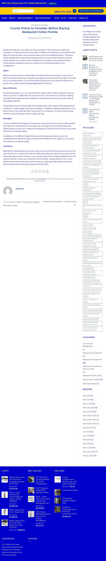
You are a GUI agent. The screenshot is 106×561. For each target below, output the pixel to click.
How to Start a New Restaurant (89, 212)
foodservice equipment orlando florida (91, 198)
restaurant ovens (89, 277)
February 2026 (89, 408)
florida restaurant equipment (89, 189)
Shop (57, 18)
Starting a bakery (90, 384)
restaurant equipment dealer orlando (90, 253)
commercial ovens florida (92, 162)
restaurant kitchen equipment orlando (89, 273)
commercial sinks (52, 179)
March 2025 (88, 448)
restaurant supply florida (91, 293)
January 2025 (88, 456)
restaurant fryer (88, 269)
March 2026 (88, 404)
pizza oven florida (89, 228)
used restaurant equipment (92, 310)
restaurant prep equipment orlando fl (92, 285)
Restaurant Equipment (39, 25)
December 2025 (89, 416)
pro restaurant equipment (92, 235)
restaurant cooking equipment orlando (89, 245)
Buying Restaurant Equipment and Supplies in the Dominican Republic (95, 70)
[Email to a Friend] (40, 171)
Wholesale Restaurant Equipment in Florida (90, 323)
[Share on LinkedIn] (47, 171)
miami (85, 216)
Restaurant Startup (91, 376)
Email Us (83, 18)
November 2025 (89, 420)
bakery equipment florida (92, 139)
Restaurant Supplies (91, 380)
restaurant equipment (65, 179)
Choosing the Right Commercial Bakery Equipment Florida (94, 114)
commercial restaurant (91, 170)
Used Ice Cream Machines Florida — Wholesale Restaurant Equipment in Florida (96, 100)
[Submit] (35, 11)
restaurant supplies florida (92, 289)
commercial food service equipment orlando (91, 152)
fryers (85, 202)
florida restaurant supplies (92, 193)
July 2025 (87, 432)
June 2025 (87, 436)
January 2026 (88, 412)
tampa (85, 296)
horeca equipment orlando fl (92, 206)
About (12, 18)
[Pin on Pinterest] (43, 171)
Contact (72, 18)
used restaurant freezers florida (91, 315)
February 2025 (89, 452)
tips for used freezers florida (90, 301)
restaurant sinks (39, 181)
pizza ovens (87, 232)
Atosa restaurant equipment (88, 134)
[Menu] (74, 11)
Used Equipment (43, 18)
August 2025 (88, 428)
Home (4, 18)
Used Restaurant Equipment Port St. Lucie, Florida (96, 58)
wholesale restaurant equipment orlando (90, 329)
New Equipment (25, 18)
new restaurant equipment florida (92, 220)
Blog (63, 18)
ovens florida (87, 225)
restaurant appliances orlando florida (90, 239)
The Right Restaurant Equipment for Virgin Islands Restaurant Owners (95, 85)
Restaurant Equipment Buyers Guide (92, 367)
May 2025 (87, 440)
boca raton (87, 142)
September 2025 (90, 424)
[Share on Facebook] (32, 171)
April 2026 (87, 400)
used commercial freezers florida (92, 306)
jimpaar (49, 38)
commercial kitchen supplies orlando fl (90, 157)
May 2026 (87, 396)
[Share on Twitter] (36, 171)
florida (85, 184)
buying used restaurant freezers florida (91, 146)
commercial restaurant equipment (91, 175)
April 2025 (87, 444)
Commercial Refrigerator (88, 345)
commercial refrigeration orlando (91, 166)
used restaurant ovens (90, 319)
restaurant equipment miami (90, 259)
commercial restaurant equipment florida (91, 180)
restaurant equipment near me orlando (92, 264)
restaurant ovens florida (91, 281)
